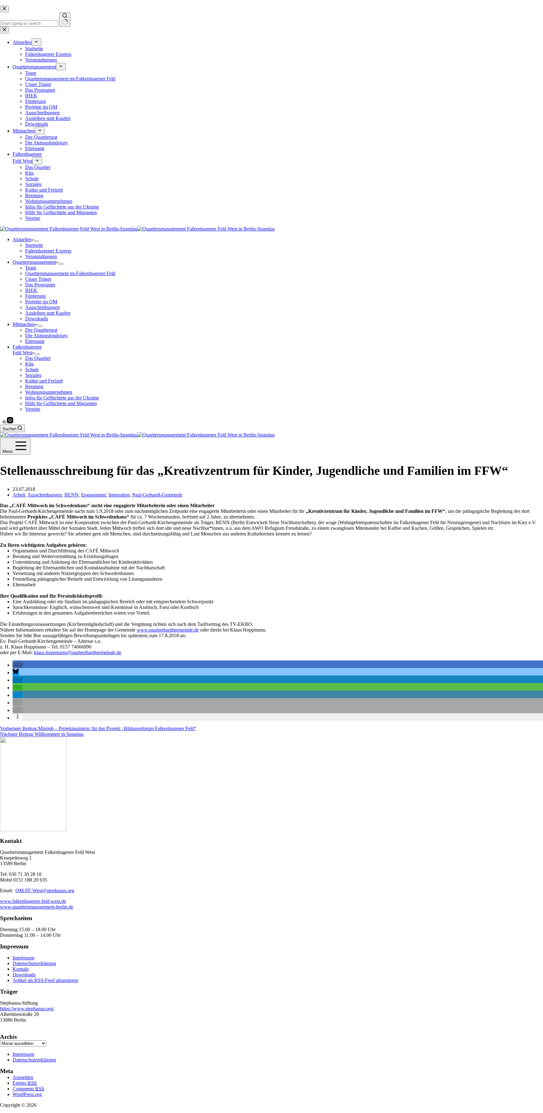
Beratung (34, 386)
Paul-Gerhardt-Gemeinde (157, 494)
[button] (18, 665)
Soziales (33, 375)
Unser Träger (38, 279)
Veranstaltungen (41, 256)
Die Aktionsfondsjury (46, 335)
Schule (32, 369)
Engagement (93, 494)
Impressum (23, 957)
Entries (25, 1083)
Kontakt (21, 969)
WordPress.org (27, 1094)
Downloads (36, 318)
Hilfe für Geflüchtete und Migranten (61, 403)
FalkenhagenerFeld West (27, 349)
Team (30, 267)
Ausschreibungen (42, 307)
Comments (28, 1088)
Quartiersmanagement (34, 262)
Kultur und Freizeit (44, 380)
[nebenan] (5, 421)
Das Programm (40, 284)
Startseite (34, 245)
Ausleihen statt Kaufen (47, 313)
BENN (71, 494)
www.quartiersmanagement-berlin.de (36, 906)
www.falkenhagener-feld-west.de (33, 901)
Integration (119, 494)
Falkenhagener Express (48, 250)
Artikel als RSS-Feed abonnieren (45, 980)
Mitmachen (24, 324)
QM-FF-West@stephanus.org (44, 890)
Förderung (35, 296)
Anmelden (23, 1077)
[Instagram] (10, 421)
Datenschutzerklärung (34, 963)
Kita (29, 363)
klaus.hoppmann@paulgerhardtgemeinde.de (77, 652)
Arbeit (19, 494)
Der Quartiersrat (41, 330)
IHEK (31, 290)
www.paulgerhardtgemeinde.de (168, 630)
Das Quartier (38, 358)
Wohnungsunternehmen (48, 392)
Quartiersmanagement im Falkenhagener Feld (70, 273)
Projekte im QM (41, 301)
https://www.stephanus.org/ (27, 1008)
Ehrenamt (34, 341)
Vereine (32, 409)
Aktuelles (22, 239)
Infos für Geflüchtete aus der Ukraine (62, 397)
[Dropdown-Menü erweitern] (36, 241)
